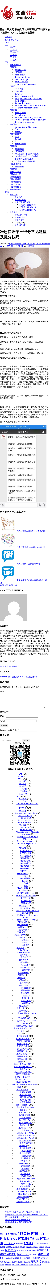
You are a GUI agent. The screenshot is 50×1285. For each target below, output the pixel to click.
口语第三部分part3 (27, 210)
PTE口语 (13, 67)
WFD (17, 137)
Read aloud (20, 75)
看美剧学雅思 (32, 1246)
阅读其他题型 (25, 1186)
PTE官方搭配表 (22, 1038)
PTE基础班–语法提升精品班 (27, 154)
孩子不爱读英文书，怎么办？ (17, 1217)
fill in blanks (20, 101)
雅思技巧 (13, 585)
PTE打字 (18, 131)
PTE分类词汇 (23, 1036)
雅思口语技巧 (33, 1254)
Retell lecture (21, 82)
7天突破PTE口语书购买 (25, 161)
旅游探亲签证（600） (26, 1026)
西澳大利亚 (26, 1000)
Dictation (19, 94)
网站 (2, 721)
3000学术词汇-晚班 (26, 893)
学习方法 (23, 1069)
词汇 (20, 1033)
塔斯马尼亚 (26, 990)
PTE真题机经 (15, 134)
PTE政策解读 (15, 171)
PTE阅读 (13, 110)
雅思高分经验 (23, 1196)
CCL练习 (13, 60)
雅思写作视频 (25, 1092)
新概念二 (25, 942)
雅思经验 (27, 1262)
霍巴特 (31, 1265)
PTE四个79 (26, 1238)
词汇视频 (41, 1247)
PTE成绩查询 (15, 189)
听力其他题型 (25, 1148)
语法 (20, 1061)
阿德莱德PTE (20, 1079)
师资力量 (20, 947)
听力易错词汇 (26, 1158)
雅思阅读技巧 (16, 1265)
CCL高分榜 (14, 52)
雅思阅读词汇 (23, 1059)
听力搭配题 (26, 1156)
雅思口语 (13, 194)
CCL (6, 45)
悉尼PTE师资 (23, 972)
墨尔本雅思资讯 (23, 1105)
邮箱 (2, 716)
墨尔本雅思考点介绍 (25, 1107)
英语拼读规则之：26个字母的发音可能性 (22, 1212)
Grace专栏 (26, 965)
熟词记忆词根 (23, 1046)
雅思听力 (23, 1145)
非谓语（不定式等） (23, 1077)
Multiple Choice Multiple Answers (30, 105)
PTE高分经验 (15, 164)
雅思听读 (23, 1161)
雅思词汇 (35, 1261)
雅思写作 (13, 212)
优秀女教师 (23, 957)
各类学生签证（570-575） (27, 1013)
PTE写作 (13, 124)
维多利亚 (25, 998)
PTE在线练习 (15, 64)
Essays (17, 129)
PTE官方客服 (15, 184)
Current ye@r (7, 730)
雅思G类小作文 (21, 217)
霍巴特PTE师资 (22, 1202)
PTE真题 (37, 1239)
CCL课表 (13, 55)
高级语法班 (26, 903)
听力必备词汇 (25, 1153)
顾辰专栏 (26, 970)
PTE (6, 62)
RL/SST (18, 139)
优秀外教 (23, 955)
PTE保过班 (19, 149)
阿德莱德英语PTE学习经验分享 (23, 1084)
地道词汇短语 (20, 200)
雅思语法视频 (25, 1102)
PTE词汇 (9, 1243)
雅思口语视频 (25, 1095)
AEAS (20, 776)
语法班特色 (26, 1166)
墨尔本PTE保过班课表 (24, 159)
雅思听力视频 (26, 1097)
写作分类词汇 (25, 1115)
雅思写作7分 (21, 1250)
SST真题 (36, 1243)
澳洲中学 (23, 983)
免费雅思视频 (22, 1089)
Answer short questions (25, 84)
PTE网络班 (19, 151)
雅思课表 (25, 1168)
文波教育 (30, 246)
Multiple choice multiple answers (30, 120)
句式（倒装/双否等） (23, 1064)
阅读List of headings (26, 1179)
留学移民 (23, 1011)
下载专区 (21, 932)
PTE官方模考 (15, 187)
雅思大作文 (19, 220)
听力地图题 (26, 1151)
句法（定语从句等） (23, 1066)
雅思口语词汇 (22, 1054)
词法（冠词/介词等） (23, 1072)
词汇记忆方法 (23, 1049)
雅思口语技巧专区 (22, 202)
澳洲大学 (23, 985)
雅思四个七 (28, 1258)
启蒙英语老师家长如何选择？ (17, 1220)
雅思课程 (23, 1163)
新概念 (22, 937)
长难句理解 (26, 1176)
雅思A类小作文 (21, 215)
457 (20, 774)
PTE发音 (18, 72)
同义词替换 (25, 1174)
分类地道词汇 (23, 1044)
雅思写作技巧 (31, 1250)
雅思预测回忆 (22, 1189)
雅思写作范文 (43, 1250)
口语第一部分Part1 (27, 205)
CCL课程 (13, 49)
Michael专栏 (26, 967)
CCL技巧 (13, 47)
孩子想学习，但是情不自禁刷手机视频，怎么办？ (26, 1214)
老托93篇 (19, 89)
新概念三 (25, 940)
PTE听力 (13, 86)
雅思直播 (20, 1262)
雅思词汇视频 (25, 1100)
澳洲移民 (20, 1008)
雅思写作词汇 (23, 1051)
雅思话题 (45, 1262)
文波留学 (20, 980)
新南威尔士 (26, 993)
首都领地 (26, 1003)
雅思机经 (14, 1262)
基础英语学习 (20, 935)
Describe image (21, 79)
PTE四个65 (9, 1238)
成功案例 (23, 1110)
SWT (26, 883)
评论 (2, 691)
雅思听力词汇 (23, 1056)
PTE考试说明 (15, 179)
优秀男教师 (23, 960)
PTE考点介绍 (15, 174)
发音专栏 (18, 197)
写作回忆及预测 (25, 1191)
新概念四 (25, 945)
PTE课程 (13, 146)
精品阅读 (9, 37)
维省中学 (23, 1006)
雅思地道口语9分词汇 (10, 666)
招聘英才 (21, 975)
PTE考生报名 (15, 182)
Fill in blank (20, 115)
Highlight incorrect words (26, 108)
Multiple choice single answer (28, 98)
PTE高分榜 (19, 166)
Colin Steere (23, 950)
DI (16, 141)
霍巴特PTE (20, 1199)
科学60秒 (19, 91)
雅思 (7, 192)
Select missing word (24, 96)
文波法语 (21, 978)
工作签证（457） (26, 1018)
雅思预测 (24, 1264)
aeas (7, 42)
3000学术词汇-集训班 (26, 895)
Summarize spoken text (25, 103)
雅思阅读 (23, 1171)
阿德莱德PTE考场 (23, 1082)
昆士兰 (26, 995)
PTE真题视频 (20, 143)
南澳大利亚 (26, 988)
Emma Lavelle (23, 952)
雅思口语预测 (11, 1258)
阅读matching (26, 1181)
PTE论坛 (13, 169)
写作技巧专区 (20, 225)
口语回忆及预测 (25, 1194)
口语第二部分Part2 (27, 207)
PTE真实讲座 (20, 70)
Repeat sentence (22, 77)
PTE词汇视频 (20, 113)
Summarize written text (26, 127)
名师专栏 (23, 962)
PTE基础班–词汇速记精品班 (27, 156)
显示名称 (4, 712)
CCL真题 (13, 57)
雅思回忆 (36, 1258)
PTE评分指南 (15, 177)
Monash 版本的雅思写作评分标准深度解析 (20, 677)
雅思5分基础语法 (23, 1074)
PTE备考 (22, 848)
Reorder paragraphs (24, 122)
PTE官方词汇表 (23, 1041)
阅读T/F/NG (26, 1184)
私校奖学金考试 (11, 40)
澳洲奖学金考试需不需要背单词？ (19, 1222)
